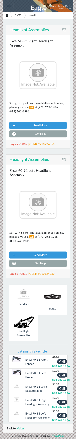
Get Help (29, 134)
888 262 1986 (61, 366)
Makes (20, 428)
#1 (64, 159)
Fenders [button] (24, 304)
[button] (13, 359)
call (31, 107)
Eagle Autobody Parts (51, 6)
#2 (64, 29)
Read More (29, 125)
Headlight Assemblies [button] (23, 333)
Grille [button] (52, 309)
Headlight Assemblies (29, 29)
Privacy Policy (57, 435)
